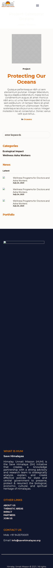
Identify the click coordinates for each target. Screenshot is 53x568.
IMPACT (8, 512)
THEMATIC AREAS (13, 508)
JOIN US (8, 518)
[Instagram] (28, 560)
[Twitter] (24, 560)
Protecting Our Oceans (26, 79)
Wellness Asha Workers (16, 155)
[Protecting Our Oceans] (26, 48)
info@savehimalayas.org (26, 540)
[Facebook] (20, 560)
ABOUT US (9, 505)
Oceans (28, 119)
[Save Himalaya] (8, 4)
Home (21, 24)
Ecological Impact (13, 151)
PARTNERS (9, 515)
